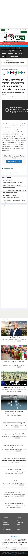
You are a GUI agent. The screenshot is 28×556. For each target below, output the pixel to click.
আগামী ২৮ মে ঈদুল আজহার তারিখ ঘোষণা (10, 197)
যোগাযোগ (18, 529)
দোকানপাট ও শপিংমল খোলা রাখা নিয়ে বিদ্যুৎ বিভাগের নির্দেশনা (14, 190)
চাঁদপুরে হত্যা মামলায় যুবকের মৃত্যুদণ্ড (10, 192)
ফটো (12, 45)
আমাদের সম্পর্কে (6, 524)
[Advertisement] (14, 14)
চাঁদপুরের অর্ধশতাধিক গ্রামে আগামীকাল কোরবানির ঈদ (12, 185)
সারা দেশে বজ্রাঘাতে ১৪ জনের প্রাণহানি (14, 411)
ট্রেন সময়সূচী (19, 520)
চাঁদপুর (8, 48)
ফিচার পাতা (4, 51)
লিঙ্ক (21, 53)
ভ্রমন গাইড (19, 527)
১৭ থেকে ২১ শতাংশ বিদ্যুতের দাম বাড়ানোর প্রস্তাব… (14, 387)
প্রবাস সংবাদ (10, 53)
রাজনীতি (8, 168)
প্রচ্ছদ (3, 48)
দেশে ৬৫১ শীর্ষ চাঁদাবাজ (14, 481)
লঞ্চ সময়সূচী (7, 45)
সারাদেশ (10, 60)
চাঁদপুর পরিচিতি (2, 45)
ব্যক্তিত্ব (4, 53)
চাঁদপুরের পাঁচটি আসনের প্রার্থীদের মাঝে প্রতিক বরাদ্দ (14, 458)
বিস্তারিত (19, 341)
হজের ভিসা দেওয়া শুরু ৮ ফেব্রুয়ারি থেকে (14, 492)
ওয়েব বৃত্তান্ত (5, 517)
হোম (3, 60)
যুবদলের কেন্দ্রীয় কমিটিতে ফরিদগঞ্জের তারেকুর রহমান (12, 182)
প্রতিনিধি (18, 524)
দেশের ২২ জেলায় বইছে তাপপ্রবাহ (14, 469)
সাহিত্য (16, 53)
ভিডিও (15, 45)
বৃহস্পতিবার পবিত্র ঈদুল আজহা (9, 187)
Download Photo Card (14, 161)
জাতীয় (13, 48)
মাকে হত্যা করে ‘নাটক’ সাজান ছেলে (9, 195)
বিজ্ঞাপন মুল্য (5, 522)
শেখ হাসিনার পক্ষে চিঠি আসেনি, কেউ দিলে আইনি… (14, 434)
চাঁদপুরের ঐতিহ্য (12, 51)
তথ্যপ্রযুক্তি (19, 51)
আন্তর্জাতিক (19, 48)
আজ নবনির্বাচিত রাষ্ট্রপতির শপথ (8, 180)
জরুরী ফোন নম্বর (20, 522)
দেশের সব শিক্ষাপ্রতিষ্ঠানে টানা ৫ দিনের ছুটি (14, 503)
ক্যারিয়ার (4, 527)
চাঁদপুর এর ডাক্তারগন (14, 56)
